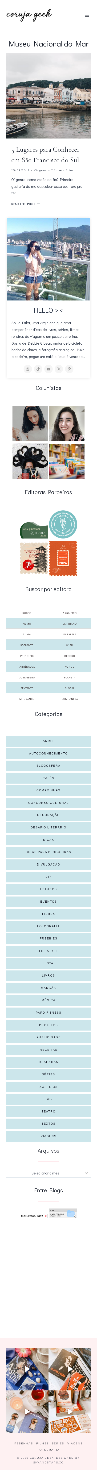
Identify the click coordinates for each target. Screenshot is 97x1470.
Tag (48, 1099)
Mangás (48, 988)
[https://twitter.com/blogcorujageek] (59, 369)
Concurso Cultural (48, 802)
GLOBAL (70, 688)
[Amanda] (67, 423)
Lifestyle (48, 951)
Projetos (48, 1025)
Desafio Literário (48, 827)
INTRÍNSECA (27, 666)
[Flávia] (30, 423)
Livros (48, 975)
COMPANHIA (70, 698)
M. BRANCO (27, 698)
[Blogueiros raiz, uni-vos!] (34, 1216)
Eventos (48, 901)
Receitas (48, 1049)
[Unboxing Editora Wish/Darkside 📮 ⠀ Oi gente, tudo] (27, 1369)
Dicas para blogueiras (48, 852)
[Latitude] (34, 530)
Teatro (49, 1111)
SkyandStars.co (48, 1462)
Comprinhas (48, 790)
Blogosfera (48, 765)
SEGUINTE (26, 645)
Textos (49, 1123)
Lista (48, 963)
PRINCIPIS (27, 656)
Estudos (48, 889)
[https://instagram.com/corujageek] (28, 369)
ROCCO (26, 613)
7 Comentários (62, 170)
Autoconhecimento (48, 753)
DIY (48, 876)
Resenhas (48, 1062)
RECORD (69, 656)
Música (49, 1000)
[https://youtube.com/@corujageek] (48, 369)
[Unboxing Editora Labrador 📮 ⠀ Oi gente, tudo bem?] (69, 1369)
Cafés (48, 778)
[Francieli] (30, 461)
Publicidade (48, 1037)
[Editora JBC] (34, 558)
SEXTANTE (26, 688)
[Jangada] (63, 558)
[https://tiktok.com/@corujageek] (38, 369)
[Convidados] (67, 461)
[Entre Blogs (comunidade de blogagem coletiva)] (63, 1213)
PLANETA (69, 677)
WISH (69, 645)
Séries (48, 1074)
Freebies (48, 938)
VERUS (69, 666)
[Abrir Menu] (87, 15)
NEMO (27, 623)
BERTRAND (70, 623)
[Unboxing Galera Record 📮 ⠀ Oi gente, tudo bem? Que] (69, 1411)
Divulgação (48, 864)
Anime (48, 741)
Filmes (48, 914)
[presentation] (48, 96)
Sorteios (49, 1087)
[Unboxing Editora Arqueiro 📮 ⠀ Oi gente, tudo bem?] (27, 1411)
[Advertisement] (48, 1272)
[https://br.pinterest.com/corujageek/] (69, 369)
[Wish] (63, 524)
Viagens (40, 170)
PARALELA (69, 634)
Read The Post (25, 204)
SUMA (27, 634)
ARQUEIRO (70, 613)
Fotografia (48, 926)
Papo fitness (48, 1012)
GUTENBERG (27, 677)
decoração (48, 815)
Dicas (48, 840)
